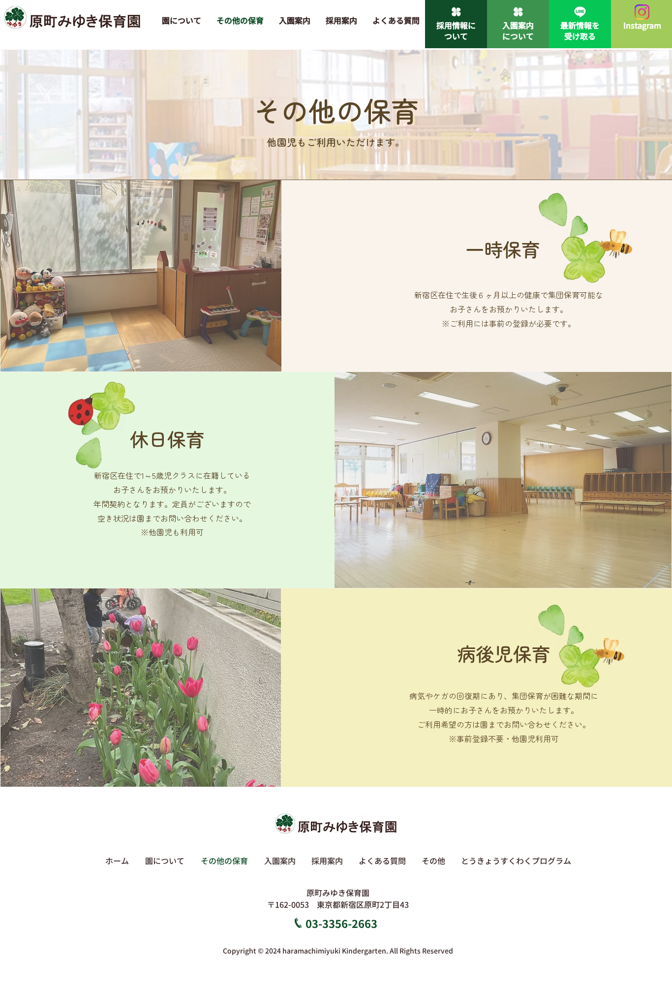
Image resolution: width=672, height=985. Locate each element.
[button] (433, 860)
